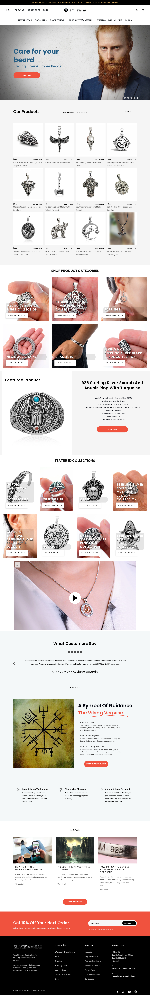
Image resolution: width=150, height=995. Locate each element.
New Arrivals (68, 112)
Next (138, 666)
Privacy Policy (90, 970)
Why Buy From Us (92, 956)
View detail (19, 884)
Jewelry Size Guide (62, 974)
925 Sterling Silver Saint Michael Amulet (89, 208)
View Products (16, 315)
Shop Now (112, 429)
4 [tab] (134, 97)
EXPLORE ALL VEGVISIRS (96, 764)
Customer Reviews (92, 974)
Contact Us (89, 979)
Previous (14, 663)
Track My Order (61, 965)
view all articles (75, 901)
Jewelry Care (60, 970)
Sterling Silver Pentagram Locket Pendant (27, 208)
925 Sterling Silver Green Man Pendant (119, 208)
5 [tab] (137, 97)
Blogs (57, 979)
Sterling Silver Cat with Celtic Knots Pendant (57, 253)
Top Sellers (82, 112)
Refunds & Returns (92, 965)
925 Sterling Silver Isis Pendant (57, 162)
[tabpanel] (75, 62)
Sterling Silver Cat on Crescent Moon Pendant (89, 253)
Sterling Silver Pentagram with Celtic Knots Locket (120, 164)
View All (128, 112)
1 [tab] (125, 97)
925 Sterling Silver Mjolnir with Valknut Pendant (57, 208)
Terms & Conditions (93, 961)
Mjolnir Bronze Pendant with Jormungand (119, 253)
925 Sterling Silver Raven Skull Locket (88, 164)
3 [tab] (131, 97)
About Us (88, 952)
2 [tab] (128, 97)
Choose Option (91, 154)
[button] (142, 9)
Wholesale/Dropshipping (65, 952)
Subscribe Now (129, 923)
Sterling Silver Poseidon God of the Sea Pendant (26, 253)
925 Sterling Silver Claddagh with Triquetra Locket (27, 164)
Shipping (58, 961)
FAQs (57, 956)
